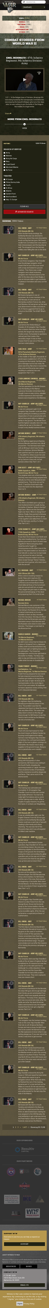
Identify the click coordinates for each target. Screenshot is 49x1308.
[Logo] (39, 73)
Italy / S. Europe (11, 199)
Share (7, 113)
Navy (7, 161)
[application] (24, 80)
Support (24, 1244)
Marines (9, 156)
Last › (25, 1127)
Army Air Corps (11, 158)
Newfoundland (11, 197)
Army (8, 153)
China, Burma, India (13, 182)
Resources (11, 1266)
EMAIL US (24, 1285)
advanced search (25, 212)
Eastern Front (11, 194)
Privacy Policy (29, 1303)
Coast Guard (10, 164)
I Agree (19, 1304)
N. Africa (9, 188)
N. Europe (9, 179)
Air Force (9, 170)
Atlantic (9, 191)
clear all (24, 206)
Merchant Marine (12, 167)
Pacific (8, 185)
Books (29, 1266)
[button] (24, 79)
